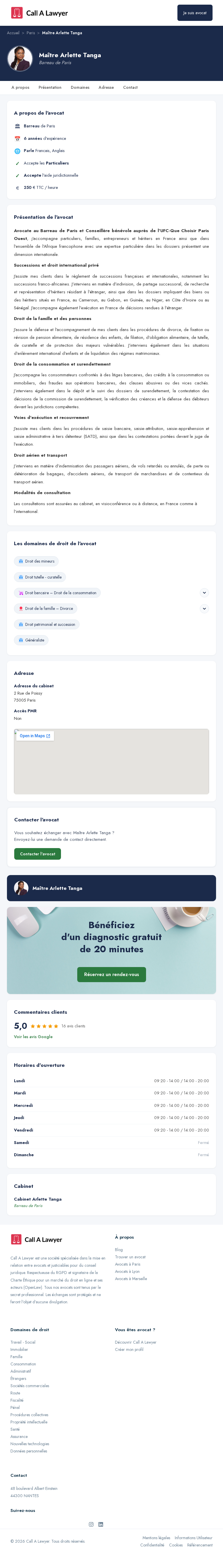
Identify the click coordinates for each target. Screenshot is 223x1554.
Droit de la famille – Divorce (49, 608)
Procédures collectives (29, 1415)
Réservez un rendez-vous (111, 974)
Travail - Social (22, 1342)
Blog (119, 1250)
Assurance (19, 1436)
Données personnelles (28, 1451)
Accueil (13, 33)
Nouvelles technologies (29, 1444)
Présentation (50, 87)
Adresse (106, 87)
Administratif (20, 1371)
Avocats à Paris (127, 1264)
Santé (15, 1429)
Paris (31, 33)
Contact (130, 87)
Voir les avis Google (33, 1037)
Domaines (80, 87)
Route (15, 1393)
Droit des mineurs (39, 561)
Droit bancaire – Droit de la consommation (60, 593)
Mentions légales (156, 1538)
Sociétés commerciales (29, 1386)
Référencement (200, 1545)
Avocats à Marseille (131, 1279)
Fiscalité (17, 1400)
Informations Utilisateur (194, 1538)
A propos (20, 87)
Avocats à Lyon (127, 1271)
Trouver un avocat (130, 1257)
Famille (16, 1357)
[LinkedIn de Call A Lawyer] (100, 1524)
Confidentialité (152, 1545)
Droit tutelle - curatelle (43, 577)
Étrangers (18, 1378)
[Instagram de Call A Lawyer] (91, 1524)
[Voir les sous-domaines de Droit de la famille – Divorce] (204, 608)
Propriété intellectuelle (28, 1422)
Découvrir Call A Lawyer (136, 1342)
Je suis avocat (195, 13)
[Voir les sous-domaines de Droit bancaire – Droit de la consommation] (204, 592)
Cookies (176, 1545)
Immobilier (19, 1349)
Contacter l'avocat (37, 854)
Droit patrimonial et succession (50, 624)
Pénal (15, 1407)
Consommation (23, 1364)
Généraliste (34, 640)
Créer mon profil (129, 1349)
